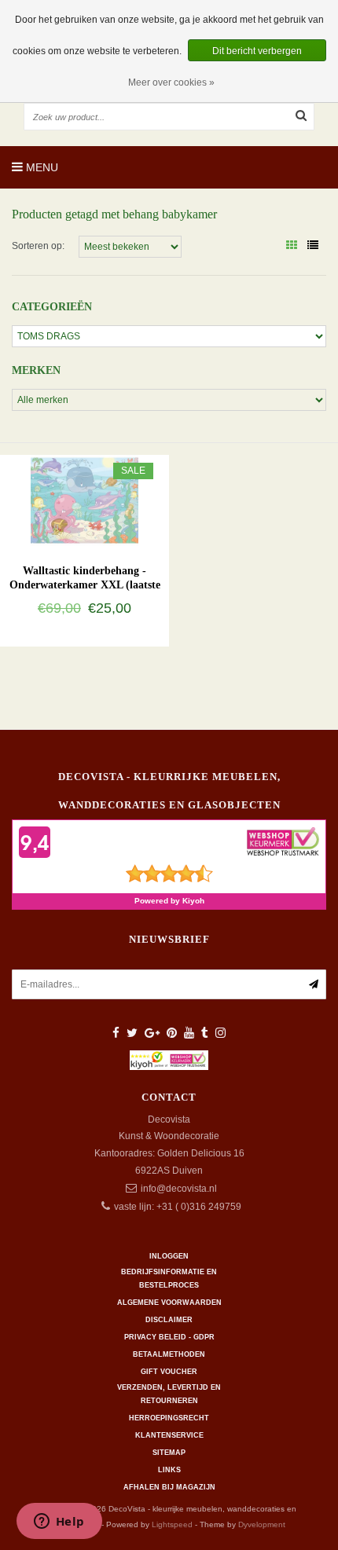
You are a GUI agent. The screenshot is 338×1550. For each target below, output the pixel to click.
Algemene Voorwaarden (169, 1302)
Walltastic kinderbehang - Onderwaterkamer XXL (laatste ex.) (84, 585)
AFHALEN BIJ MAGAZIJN (169, 1487)
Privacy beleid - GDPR (169, 1337)
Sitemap (169, 1453)
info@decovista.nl (179, 1188)
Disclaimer (169, 1320)
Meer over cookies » (171, 82)
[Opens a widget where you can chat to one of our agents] (59, 1522)
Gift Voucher (169, 1372)
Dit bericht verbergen (257, 51)
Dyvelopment (261, 1524)
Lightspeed (172, 1524)
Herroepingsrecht (169, 1418)
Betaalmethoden (169, 1354)
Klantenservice (169, 1435)
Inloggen (169, 1256)
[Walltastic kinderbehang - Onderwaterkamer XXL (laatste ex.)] (84, 499)
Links (169, 1470)
